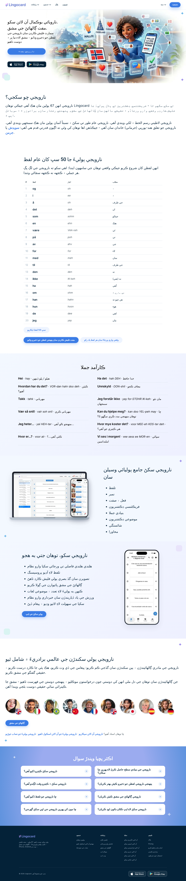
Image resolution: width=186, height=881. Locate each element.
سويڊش (13, 128)
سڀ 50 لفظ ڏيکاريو (36, 329)
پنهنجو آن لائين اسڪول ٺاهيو (85, 844)
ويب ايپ (103, 856)
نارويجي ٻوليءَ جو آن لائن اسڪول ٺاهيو (57, 733)
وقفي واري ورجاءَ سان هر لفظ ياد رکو (101, 340)
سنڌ (162, 5)
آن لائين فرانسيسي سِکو (131, 848)
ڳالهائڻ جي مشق (17, 723)
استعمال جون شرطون (155, 856)
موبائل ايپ (103, 852)
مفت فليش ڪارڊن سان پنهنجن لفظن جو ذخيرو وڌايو (51, 340)
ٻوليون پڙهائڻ (80, 840)
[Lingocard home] (15, 4)
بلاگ (56, 5)
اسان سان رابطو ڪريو (155, 848)
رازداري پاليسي (153, 852)
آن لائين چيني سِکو (130, 856)
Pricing (150, 844)
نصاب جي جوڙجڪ (82, 848)
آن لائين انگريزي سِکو (131, 840)
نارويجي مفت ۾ (27, 51)
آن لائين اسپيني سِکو (130, 844)
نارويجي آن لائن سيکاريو (91, 733)
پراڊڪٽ (33, 5)
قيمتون (64, 5)
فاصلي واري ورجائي (106, 844)
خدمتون (45, 5)
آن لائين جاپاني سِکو (130, 860)
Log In (175, 5)
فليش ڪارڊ (103, 840)
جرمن (9, 133)
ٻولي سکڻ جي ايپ (34, 614)
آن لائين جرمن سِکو (130, 852)
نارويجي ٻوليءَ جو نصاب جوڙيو (20, 733)
